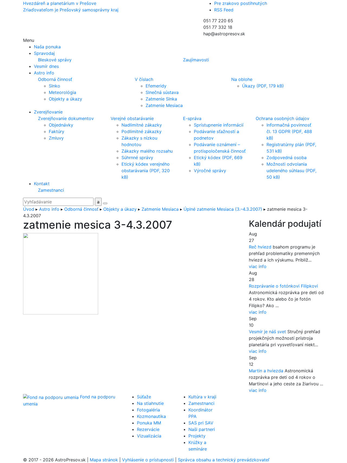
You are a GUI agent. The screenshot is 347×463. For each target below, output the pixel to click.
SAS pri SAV (200, 423)
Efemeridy (156, 86)
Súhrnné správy (137, 157)
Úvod (28, 209)
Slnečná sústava (162, 92)
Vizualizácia (149, 436)
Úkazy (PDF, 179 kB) (263, 86)
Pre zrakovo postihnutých (240, 3)
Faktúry (56, 131)
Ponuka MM (149, 423)
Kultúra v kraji (202, 396)
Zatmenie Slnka (161, 99)
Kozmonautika (151, 416)
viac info (257, 266)
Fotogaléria (148, 409)
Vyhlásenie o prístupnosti (148, 459)
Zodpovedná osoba (286, 157)
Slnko (54, 86)
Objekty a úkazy (65, 99)
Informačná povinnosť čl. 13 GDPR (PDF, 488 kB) (289, 131)
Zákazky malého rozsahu (147, 151)
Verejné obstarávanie (132, 118)
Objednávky (61, 125)
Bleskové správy (55, 59)
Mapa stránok (104, 459)
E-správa (192, 118)
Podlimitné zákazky (141, 131)
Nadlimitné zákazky (141, 125)
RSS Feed (223, 9)
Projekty (196, 436)
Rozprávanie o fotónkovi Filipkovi (283, 286)
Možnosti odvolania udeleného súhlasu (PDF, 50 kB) (291, 170)
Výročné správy (210, 170)
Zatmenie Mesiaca (164, 105)
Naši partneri (201, 429)
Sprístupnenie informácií (218, 125)
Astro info (49, 209)
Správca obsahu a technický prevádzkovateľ (223, 459)
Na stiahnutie (150, 403)
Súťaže (144, 396)
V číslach (144, 79)
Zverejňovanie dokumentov (66, 118)
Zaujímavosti (196, 59)
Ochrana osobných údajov (282, 118)
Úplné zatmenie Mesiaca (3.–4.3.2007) (223, 209)
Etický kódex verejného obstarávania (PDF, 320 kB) (145, 170)
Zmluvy (56, 138)
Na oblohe (241, 79)
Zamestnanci (51, 190)
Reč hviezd (260, 247)
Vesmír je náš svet (267, 331)
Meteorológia (62, 92)
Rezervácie (148, 429)
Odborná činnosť (55, 79)
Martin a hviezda (266, 370)
